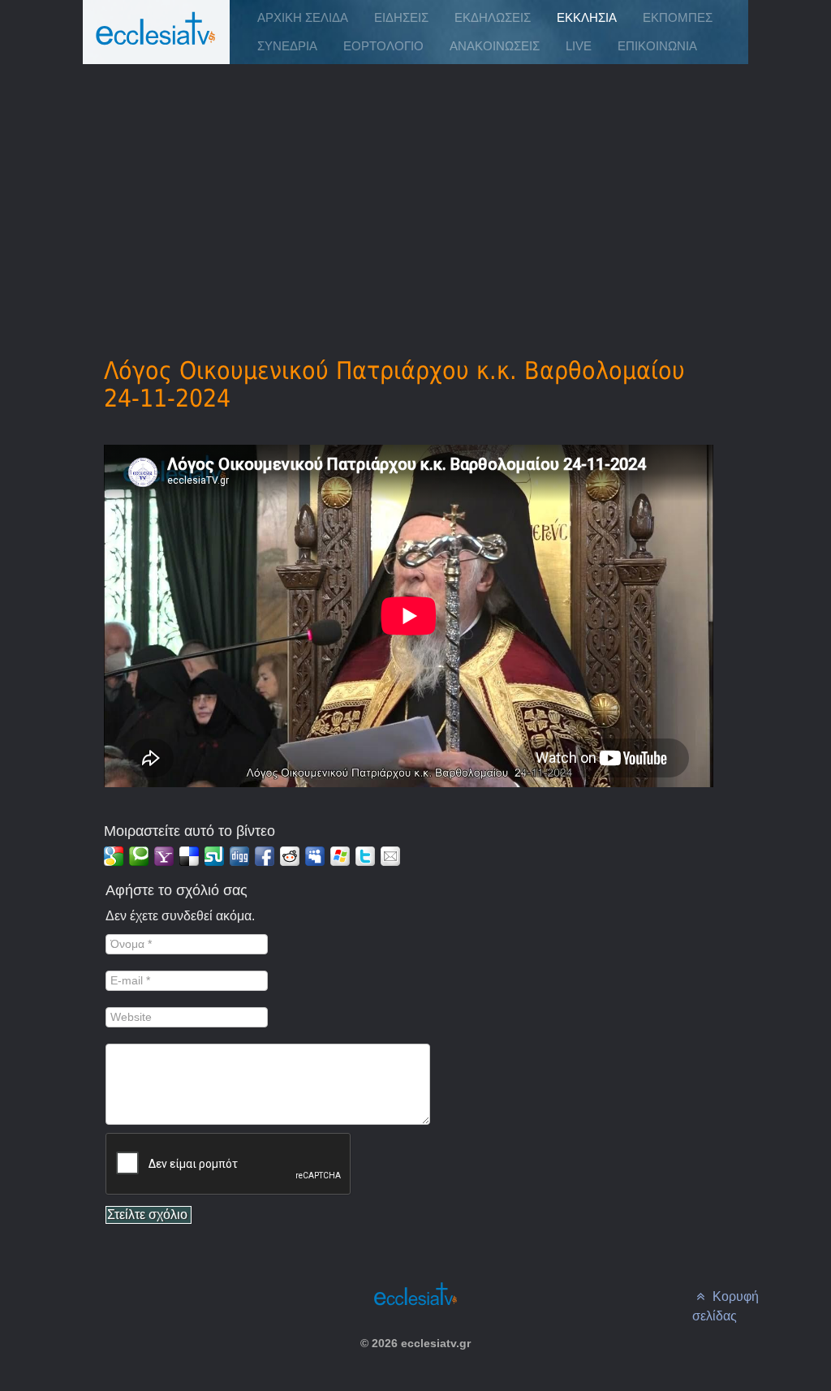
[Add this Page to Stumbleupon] (214, 856)
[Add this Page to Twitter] (365, 856)
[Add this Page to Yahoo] (164, 856)
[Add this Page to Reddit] (289, 856)
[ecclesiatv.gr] (156, 44)
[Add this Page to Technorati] (139, 856)
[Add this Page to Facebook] (264, 856)
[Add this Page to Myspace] (315, 856)
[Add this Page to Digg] (239, 856)
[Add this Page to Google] (113, 856)
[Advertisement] (416, 187)
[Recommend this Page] (390, 856)
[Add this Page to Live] (340, 856)
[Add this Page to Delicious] (189, 856)
